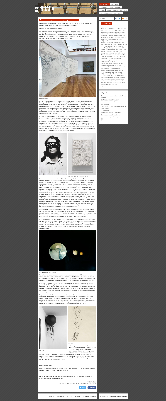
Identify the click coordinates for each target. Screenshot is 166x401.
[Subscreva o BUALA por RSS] (123, 18)
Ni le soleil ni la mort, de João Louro (110, 115)
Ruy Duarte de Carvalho (108, 13)
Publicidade (86, 396)
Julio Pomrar (93, 383)
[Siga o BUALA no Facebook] (116, 18)
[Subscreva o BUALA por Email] (126, 18)
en (36, 8)
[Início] (48, 9)
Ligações (93, 396)
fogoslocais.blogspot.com (111, 86)
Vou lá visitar (104, 4)
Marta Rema (92, 382)
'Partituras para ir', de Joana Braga (110, 99)
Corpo (120, 13)
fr (36, 10)
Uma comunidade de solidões (108, 121)
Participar (69, 396)
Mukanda (118, 7)
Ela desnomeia (105, 110)
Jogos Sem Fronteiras (120, 10)
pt (36, 5)
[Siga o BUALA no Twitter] (119, 18)
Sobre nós (52, 396)
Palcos (102, 10)
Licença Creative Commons (119, 396)
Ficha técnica (60, 396)
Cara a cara (114, 4)
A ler (111, 7)
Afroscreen (104, 7)
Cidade (108, 10)
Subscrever (77, 396)
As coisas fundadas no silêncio (109, 102)
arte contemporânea (83, 383)
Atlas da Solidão (105, 104)
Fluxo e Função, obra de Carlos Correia (111, 112)
